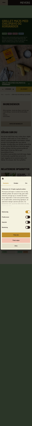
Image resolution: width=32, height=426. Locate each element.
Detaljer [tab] (16, 183)
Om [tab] (26, 183)
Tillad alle (16, 235)
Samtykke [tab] (6, 183)
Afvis (16, 245)
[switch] (27, 217)
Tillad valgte (15, 240)
